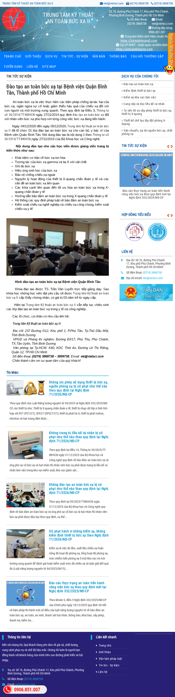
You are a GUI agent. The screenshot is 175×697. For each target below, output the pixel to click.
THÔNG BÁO (118, 56)
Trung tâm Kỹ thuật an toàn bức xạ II (51, 305)
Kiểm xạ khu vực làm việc (139, 97)
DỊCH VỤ (51, 56)
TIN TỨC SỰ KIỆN (19, 76)
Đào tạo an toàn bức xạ (138, 84)
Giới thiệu (33, 56)
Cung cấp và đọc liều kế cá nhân (144, 104)
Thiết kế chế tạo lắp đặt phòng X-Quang (144, 122)
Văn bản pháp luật (109, 658)
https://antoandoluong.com (134, 49)
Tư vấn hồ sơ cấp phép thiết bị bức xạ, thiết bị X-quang (147, 112)
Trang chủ (12, 56)
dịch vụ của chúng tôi (140, 76)
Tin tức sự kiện (134, 146)
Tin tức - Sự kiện (108, 665)
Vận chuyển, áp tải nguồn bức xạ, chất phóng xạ (147, 132)
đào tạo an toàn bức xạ (88, 115)
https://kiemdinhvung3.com (139, 41)
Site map (49, 67)
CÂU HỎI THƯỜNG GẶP (147, 56)
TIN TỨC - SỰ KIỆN (74, 56)
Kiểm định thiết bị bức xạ (139, 90)
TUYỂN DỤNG (13, 67)
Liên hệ (32, 67)
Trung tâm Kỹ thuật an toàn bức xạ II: (36, 324)
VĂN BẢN (98, 56)
